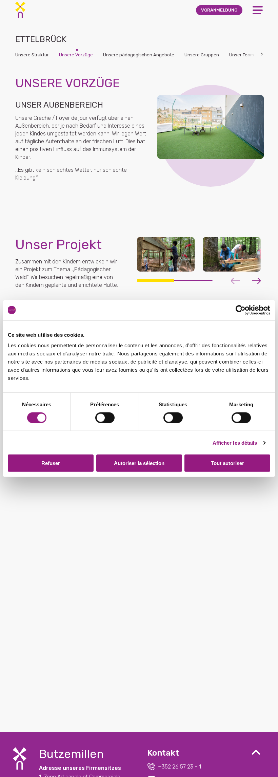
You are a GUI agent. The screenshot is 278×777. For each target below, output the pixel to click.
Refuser (50, 463)
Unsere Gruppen (201, 54)
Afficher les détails (235, 442)
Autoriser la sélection (139, 463)
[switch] (105, 417)
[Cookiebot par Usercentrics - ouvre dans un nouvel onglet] (240, 310)
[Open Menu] (258, 10)
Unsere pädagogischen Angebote (138, 54)
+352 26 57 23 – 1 (179, 766)
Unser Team (241, 54)
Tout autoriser (227, 463)
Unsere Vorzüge (76, 54)
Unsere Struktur (32, 54)
